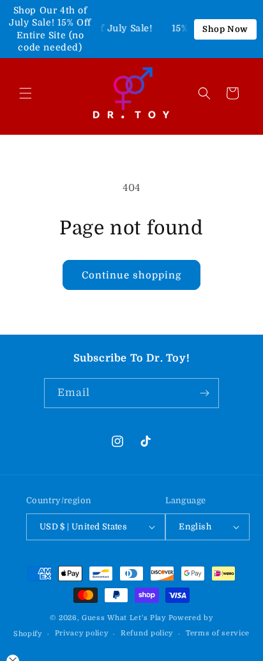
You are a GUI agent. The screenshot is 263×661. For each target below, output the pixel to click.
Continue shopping (131, 275)
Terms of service (218, 633)
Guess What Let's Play (124, 618)
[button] (25, 93)
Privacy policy (82, 633)
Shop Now (225, 29)
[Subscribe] (204, 393)
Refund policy (147, 633)
